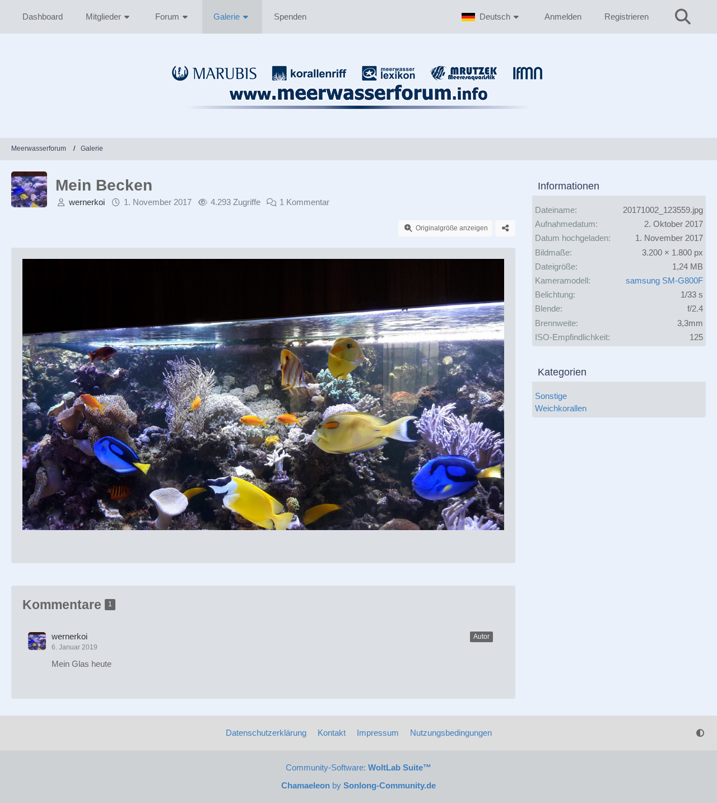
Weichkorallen (560, 408)
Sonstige (551, 396)
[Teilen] (505, 228)
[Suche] (682, 17)
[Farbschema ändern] (700, 733)
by (358, 785)
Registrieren (626, 16)
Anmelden (562, 16)
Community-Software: (358, 767)
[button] (491, 17)
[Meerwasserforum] (358, 115)
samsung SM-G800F (664, 280)
